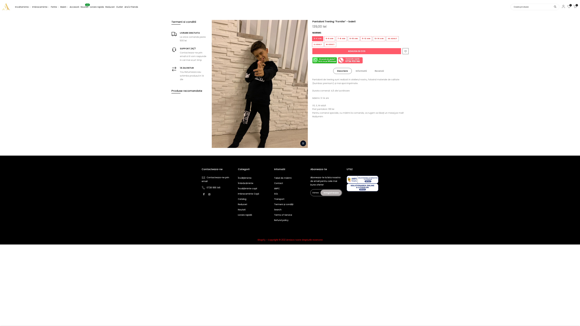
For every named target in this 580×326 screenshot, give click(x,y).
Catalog (242, 199)
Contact (278, 183)
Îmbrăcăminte (245, 183)
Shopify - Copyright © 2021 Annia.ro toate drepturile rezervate (290, 239)
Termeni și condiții (283, 204)
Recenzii (379, 70)
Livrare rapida (97, 6)
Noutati (85, 6)
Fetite (54, 6)
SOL (276, 193)
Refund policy (281, 220)
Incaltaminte (22, 6)
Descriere (342, 70)
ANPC (277, 188)
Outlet (119, 6)
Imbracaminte (39, 6)
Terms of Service (283, 214)
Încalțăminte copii (247, 188)
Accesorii (74, 6)
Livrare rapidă (245, 214)
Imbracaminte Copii (248, 193)
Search (278, 209)
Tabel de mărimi (283, 177)
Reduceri (110, 6)
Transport (279, 199)
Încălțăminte (244, 177)
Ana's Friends (131, 6)
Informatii (361, 70)
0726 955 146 (213, 187)
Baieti (63, 6)
